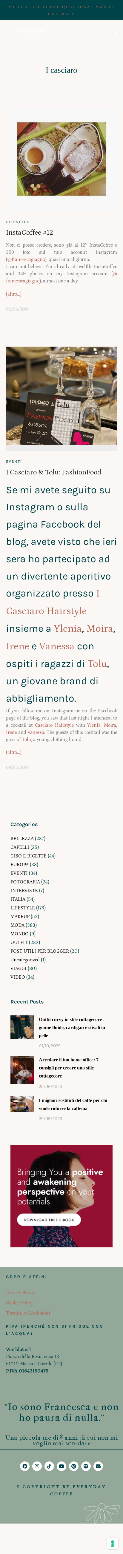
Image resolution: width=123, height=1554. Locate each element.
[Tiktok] (49, 1466)
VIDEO (17, 977)
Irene (17, 646)
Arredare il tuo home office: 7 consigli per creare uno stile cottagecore (69, 1067)
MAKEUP (20, 916)
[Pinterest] (74, 1466)
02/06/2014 (17, 309)
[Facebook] (25, 1466)
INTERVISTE (24, 890)
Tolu (97, 664)
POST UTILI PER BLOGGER (39, 951)
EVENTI (14, 462)
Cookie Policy (19, 1303)
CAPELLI (19, 847)
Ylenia (68, 628)
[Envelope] (98, 1466)
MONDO (19, 934)
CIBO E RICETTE (28, 856)
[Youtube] (61, 1466)
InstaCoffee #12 (29, 232)
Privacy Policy (20, 1292)
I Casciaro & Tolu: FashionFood (53, 472)
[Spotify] (86, 1466)
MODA (17, 925)
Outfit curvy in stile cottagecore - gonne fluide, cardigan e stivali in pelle (72, 1027)
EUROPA (19, 864)
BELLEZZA (22, 838)
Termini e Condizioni (28, 1313)
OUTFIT (19, 942)
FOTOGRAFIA (25, 882)
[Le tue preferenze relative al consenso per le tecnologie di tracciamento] (112, 1543)
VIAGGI (18, 968)
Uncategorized (25, 960)
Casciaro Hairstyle (54, 725)
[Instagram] (37, 1466)
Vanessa (57, 646)
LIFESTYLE (17, 222)
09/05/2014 (17, 767)
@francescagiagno (26, 259)
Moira (99, 628)
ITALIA (17, 899)
